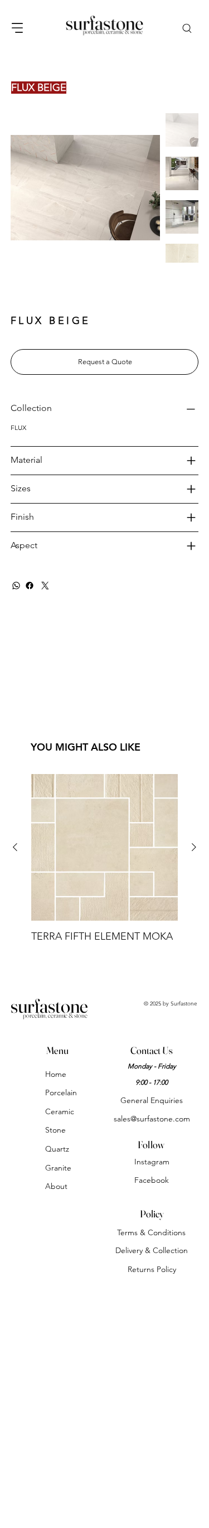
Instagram (151, 1162)
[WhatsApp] (16, 585)
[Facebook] (29, 585)
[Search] (186, 27)
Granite (58, 1168)
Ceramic (59, 1111)
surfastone (49, 1006)
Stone (55, 1130)
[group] (104, 858)
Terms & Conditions (151, 1232)
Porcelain (61, 1092)
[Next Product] (194, 847)
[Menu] (18, 28)
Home (55, 1074)
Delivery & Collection (151, 1250)
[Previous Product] (15, 847)
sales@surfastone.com (152, 1119)
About (56, 1186)
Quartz (57, 1149)
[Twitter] (45, 585)
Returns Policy (152, 1269)
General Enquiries (151, 1100)
